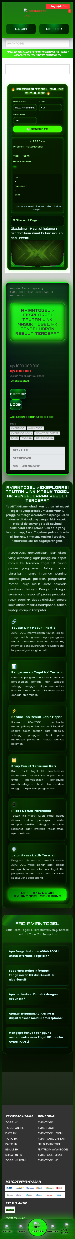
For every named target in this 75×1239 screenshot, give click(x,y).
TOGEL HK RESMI (15, 1160)
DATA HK (11, 1133)
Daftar (54, 29)
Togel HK (15, 288)
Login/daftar (59, 6)
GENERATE (37, 129)
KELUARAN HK (13, 1155)
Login (21, 29)
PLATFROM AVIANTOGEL (53, 1149)
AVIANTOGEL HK (48, 1160)
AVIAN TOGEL (35, 428)
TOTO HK (11, 1139)
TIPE (42, 101)
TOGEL (14, 438)
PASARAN (19, 101)
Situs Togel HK (33, 288)
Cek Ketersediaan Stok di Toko (32, 417)
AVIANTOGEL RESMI (50, 1155)
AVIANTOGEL (18, 428)
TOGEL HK (27, 438)
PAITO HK (11, 1144)
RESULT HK (11, 1149)
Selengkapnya (20, 381)
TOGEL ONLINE (14, 1128)
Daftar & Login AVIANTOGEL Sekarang (37, 894)
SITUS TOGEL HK (44, 438)
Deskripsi (20, 450)
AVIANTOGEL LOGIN (21, 433)
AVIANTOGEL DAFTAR (47, 433)
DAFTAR (18, 394)
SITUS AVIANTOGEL (50, 1144)
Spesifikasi (22, 458)
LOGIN (16, 404)
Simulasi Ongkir (26, 466)
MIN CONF (19, 114)
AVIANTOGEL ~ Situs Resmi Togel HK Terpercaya (31, 293)
